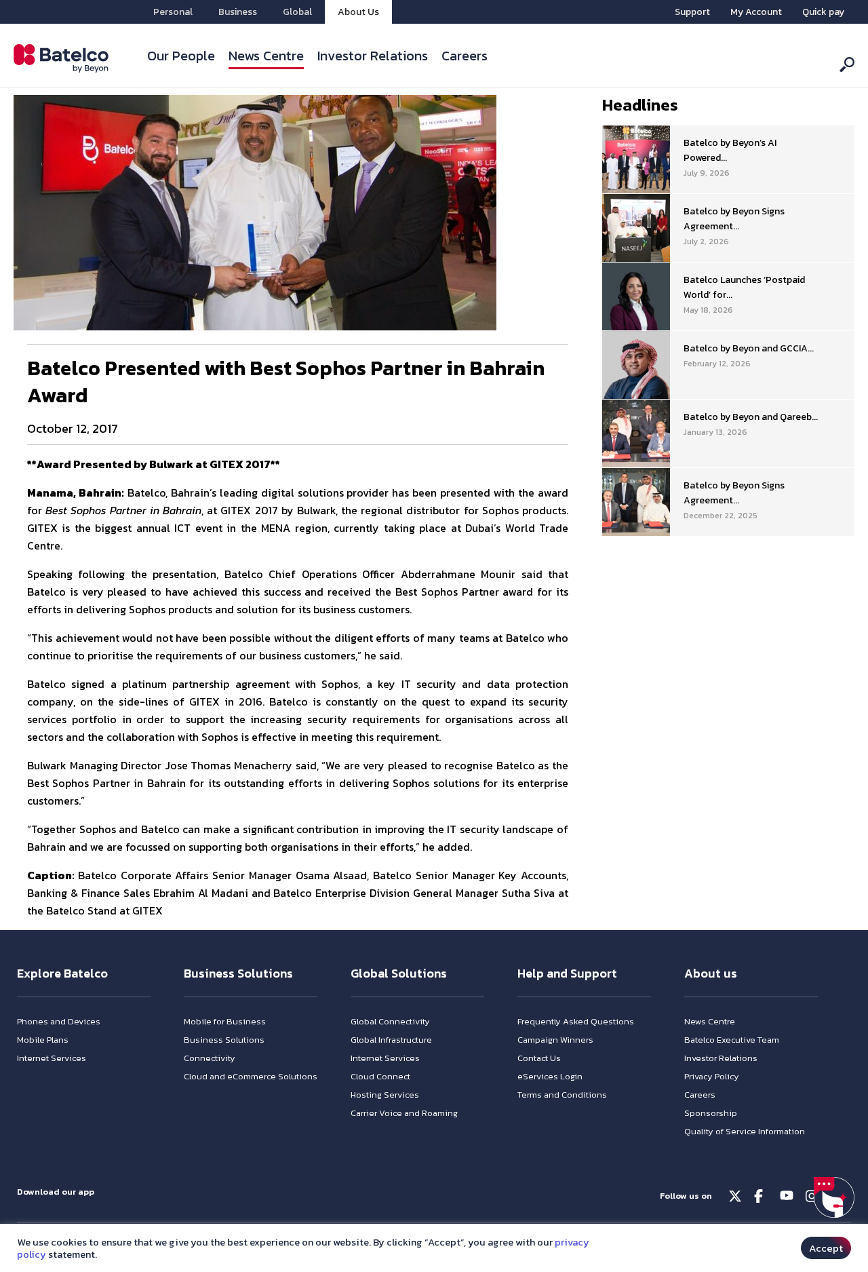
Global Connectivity (390, 1021)
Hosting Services (385, 1094)
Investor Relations (372, 55)
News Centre (266, 55)
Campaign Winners (555, 1039)
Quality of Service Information (744, 1131)
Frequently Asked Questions (575, 1021)
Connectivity (209, 1058)
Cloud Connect (380, 1076)
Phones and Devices (58, 1021)
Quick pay (823, 12)
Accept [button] (826, 1248)
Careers (464, 55)
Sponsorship (710, 1112)
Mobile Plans (42, 1039)
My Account (756, 12)
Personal (173, 12)
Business (237, 12)
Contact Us (539, 1058)
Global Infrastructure (391, 1039)
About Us (358, 12)
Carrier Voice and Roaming (404, 1112)
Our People (181, 55)
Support (692, 12)
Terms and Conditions (562, 1094)
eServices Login (550, 1076)
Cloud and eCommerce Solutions (250, 1076)
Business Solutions (224, 1039)
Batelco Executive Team (731, 1039)
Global (297, 12)
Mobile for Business (225, 1021)
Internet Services (51, 1058)
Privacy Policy (711, 1076)
